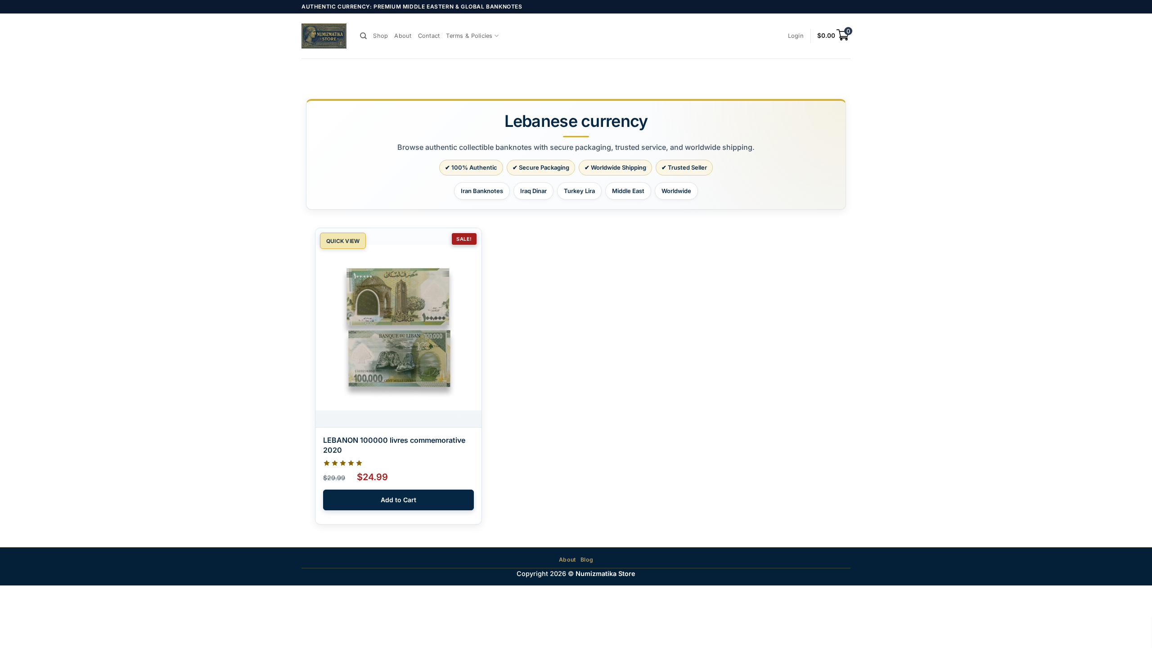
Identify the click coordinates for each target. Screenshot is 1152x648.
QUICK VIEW (343, 241)
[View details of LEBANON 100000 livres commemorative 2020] (398, 328)
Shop (380, 35)
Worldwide (676, 190)
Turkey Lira (579, 190)
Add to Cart (398, 500)
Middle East (628, 190)
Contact (429, 35)
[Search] (363, 36)
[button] (796, 36)
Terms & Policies (469, 35)
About (402, 35)
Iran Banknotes (482, 190)
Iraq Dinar (533, 190)
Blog (586, 559)
